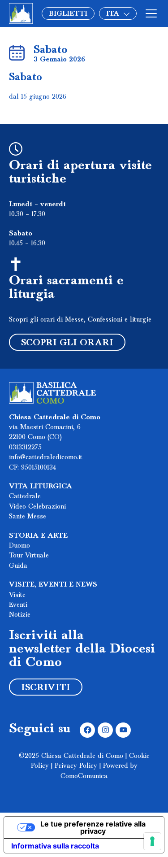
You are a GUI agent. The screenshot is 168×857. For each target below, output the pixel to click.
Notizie (19, 614)
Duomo (19, 545)
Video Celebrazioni (37, 506)
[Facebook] (87, 730)
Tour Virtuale (29, 555)
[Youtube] (123, 730)
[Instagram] (105, 730)
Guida (18, 566)
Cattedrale (25, 496)
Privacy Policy (76, 766)
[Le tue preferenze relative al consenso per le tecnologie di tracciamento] (152, 841)
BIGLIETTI (68, 13)
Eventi (18, 605)
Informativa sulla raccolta (55, 845)
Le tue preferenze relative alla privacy (93, 827)
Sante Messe (27, 516)
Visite (17, 595)
